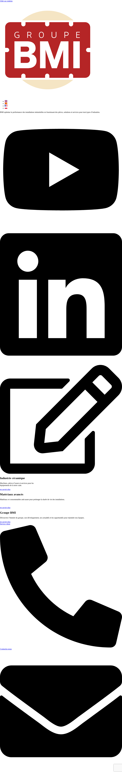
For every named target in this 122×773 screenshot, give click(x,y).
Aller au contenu (6, 1)
